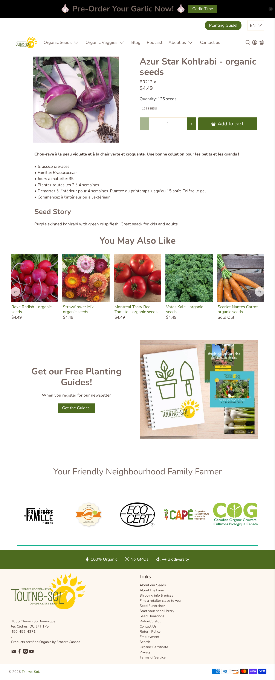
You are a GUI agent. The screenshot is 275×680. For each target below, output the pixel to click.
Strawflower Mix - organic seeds (79, 309)
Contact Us (148, 626)
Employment (149, 636)
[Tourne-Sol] (25, 42)
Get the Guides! (76, 408)
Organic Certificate (154, 647)
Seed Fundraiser (152, 605)
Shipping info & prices (156, 595)
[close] (271, 9)
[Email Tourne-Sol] (13, 652)
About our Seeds (153, 585)
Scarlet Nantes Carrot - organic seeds (239, 309)
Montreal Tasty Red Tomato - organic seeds (136, 309)
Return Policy (150, 631)
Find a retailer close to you (160, 600)
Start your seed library (157, 611)
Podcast (154, 42)
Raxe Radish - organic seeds (31, 309)
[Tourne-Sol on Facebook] (19, 652)
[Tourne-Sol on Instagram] (25, 652)
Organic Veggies (102, 42)
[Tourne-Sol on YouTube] (31, 652)
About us (177, 42)
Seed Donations (152, 616)
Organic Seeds (58, 42)
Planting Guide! (223, 25)
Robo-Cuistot (150, 621)
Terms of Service (153, 657)
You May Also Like (137, 241)
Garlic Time (202, 9)
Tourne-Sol (30, 671)
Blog (136, 42)
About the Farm (152, 590)
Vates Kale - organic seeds (184, 309)
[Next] (259, 292)
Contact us (210, 42)
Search (145, 642)
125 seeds (149, 109)
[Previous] (15, 292)
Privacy (145, 652)
